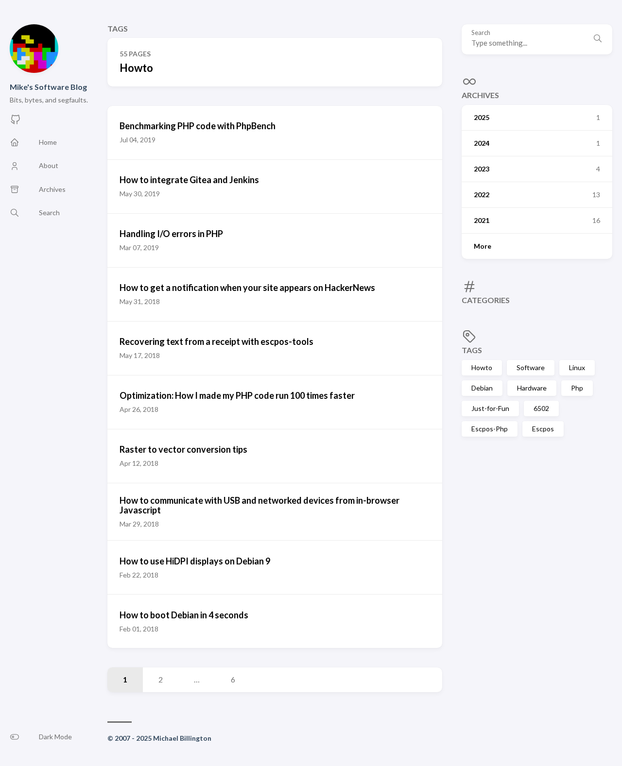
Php (577, 388)
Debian (482, 388)
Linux (577, 367)
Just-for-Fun (490, 408)
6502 (541, 408)
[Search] (597, 39)
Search (480, 32)
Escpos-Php (489, 429)
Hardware (532, 388)
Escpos (543, 429)
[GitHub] (15, 122)
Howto (481, 367)
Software (531, 367)
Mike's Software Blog (48, 86)
